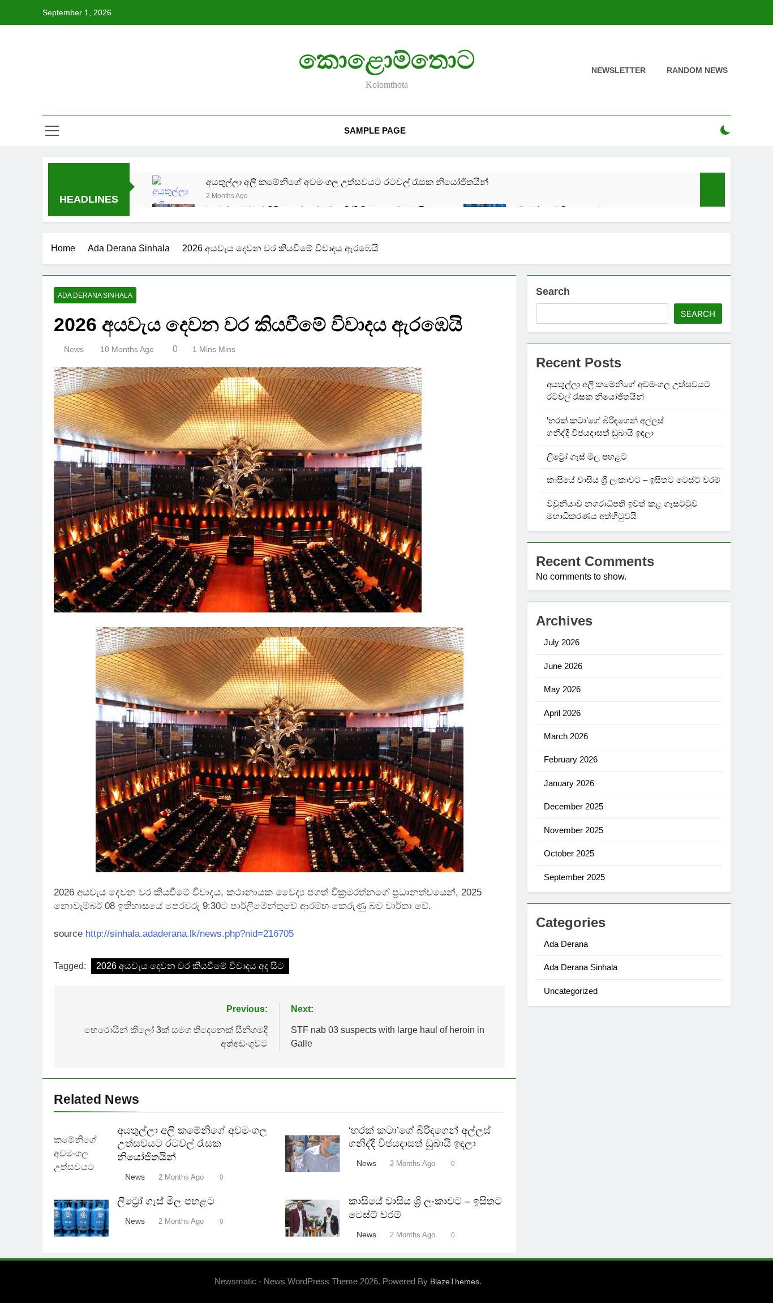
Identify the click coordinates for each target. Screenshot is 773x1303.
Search (553, 291)
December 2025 (573, 806)
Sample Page (375, 130)
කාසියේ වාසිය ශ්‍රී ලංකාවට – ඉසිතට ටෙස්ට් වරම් (633, 480)
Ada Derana (566, 944)
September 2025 (574, 877)
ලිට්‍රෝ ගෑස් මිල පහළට (165, 1201)
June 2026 (563, 666)
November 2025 (573, 830)
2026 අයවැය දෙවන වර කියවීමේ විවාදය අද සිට (190, 966)
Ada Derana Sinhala (95, 295)
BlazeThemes (454, 1281)
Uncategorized (571, 991)
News (74, 349)
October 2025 (569, 853)
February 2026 (571, 759)
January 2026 (569, 783)
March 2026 (566, 736)
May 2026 (562, 689)
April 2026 (562, 713)
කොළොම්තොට (387, 60)
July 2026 (561, 642)
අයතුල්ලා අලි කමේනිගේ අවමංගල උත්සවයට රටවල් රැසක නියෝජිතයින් (347, 182)
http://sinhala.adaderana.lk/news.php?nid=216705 (189, 933)
